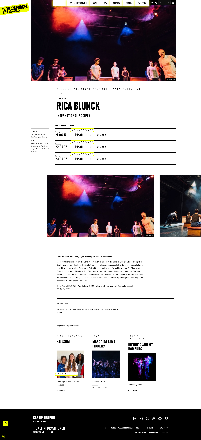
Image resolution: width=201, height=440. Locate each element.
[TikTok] (153, 418)
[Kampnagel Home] (14, 7)
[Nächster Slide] (149, 244)
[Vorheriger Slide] (51, 244)
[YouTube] (160, 418)
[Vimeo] (166, 418)
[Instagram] (141, 418)
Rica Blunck (64, 304)
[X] (147, 418)
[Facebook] (134, 418)
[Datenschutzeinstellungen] (4, 436)
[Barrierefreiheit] (156, 2)
